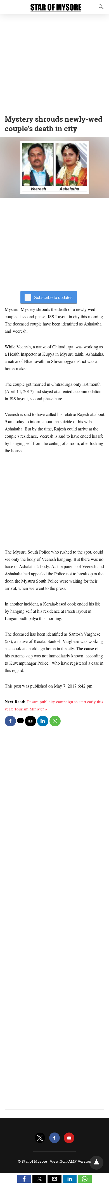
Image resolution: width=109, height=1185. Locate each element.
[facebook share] (10, 721)
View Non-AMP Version (70, 1161)
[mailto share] (30, 721)
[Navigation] (7, 7)
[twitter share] (20, 720)
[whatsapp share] (55, 721)
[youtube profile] (69, 1138)
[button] (24, 1179)
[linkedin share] (42, 721)
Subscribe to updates (53, 297)
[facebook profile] (54, 1138)
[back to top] (96, 1163)
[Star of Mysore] (55, 5)
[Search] (100, 6)
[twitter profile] (40, 1138)
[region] (54, 62)
